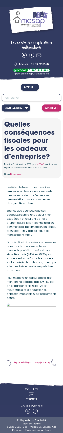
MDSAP (40, 164)
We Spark (46, 430)
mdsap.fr (31, 399)
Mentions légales (31, 423)
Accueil (30, 87)
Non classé (16, 174)
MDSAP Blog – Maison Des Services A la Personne (31, 22)
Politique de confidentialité (31, 420)
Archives (51, 108)
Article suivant (42, 363)
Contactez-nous (39, 55)
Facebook (31, 55)
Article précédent (21, 363)
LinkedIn (24, 55)
